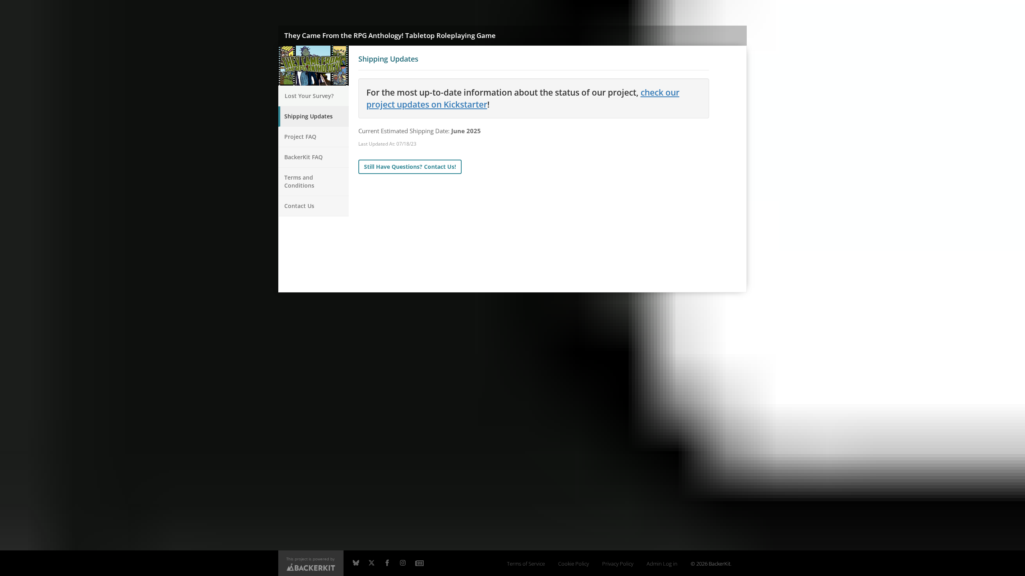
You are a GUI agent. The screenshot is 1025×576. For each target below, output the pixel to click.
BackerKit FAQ (303, 157)
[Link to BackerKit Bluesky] (356, 563)
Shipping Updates (308, 116)
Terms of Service (526, 563)
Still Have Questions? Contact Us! (410, 166)
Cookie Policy (573, 563)
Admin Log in (662, 563)
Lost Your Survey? (309, 96)
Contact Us (299, 206)
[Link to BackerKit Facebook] (387, 563)
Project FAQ (300, 136)
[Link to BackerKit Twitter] (371, 563)
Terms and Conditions (299, 181)
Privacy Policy (617, 563)
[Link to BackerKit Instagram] (403, 563)
